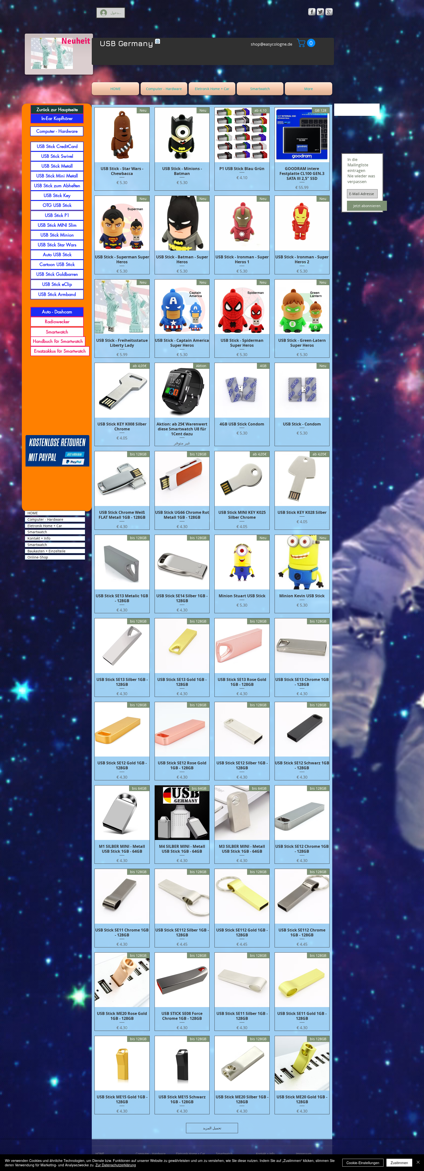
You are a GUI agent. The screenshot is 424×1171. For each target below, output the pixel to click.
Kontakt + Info (38, 538)
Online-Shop (37, 557)
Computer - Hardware (45, 519)
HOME (32, 513)
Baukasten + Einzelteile (46, 551)
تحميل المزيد (212, 1128)
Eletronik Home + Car (44, 526)
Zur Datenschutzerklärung (115, 1164)
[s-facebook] (312, 11)
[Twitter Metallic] (320, 11)
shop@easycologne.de (271, 44)
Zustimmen (399, 1162)
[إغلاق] (418, 1162)
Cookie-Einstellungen (362, 1162)
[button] (307, 43)
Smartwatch (37, 532)
